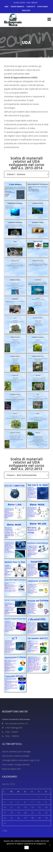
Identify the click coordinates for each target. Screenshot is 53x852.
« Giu (4, 830)
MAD (6, 6)
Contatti (30, 6)
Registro (26, 10)
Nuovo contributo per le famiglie (16, 751)
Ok (26, 847)
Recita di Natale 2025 (11, 769)
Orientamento (17, 6)
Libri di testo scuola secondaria (15, 756)
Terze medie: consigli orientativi (16, 764)
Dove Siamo (42, 6)
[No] (49, 844)
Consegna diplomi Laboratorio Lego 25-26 (20, 760)
